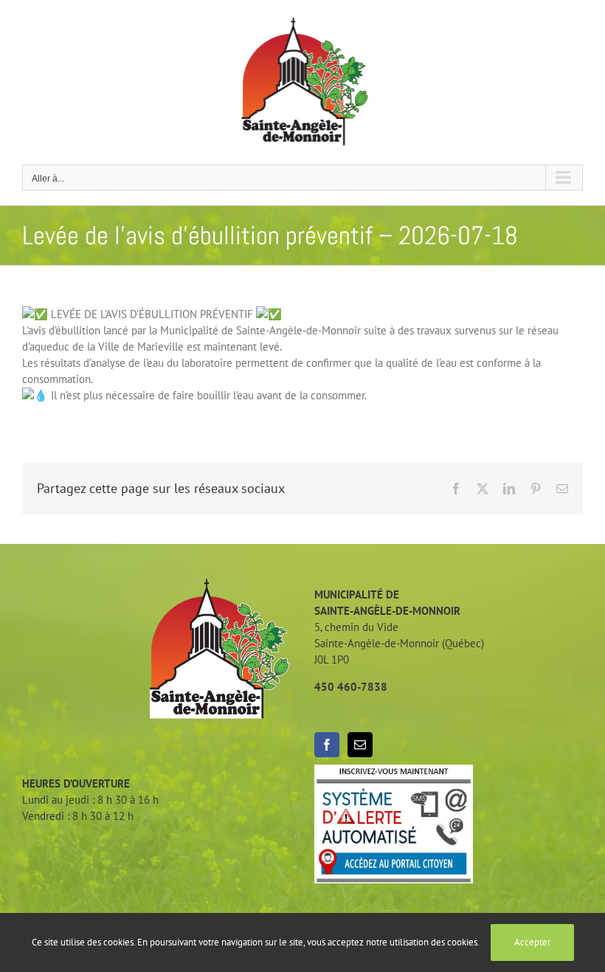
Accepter (532, 942)
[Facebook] (326, 744)
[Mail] (360, 744)
